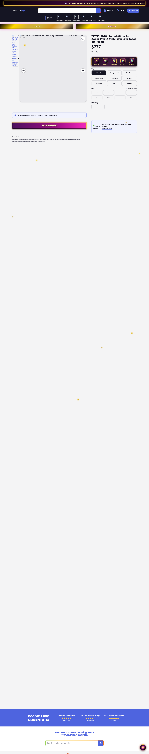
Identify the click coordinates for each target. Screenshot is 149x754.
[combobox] (67, 10)
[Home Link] (22, 10)
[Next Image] (83, 70)
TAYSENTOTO (49, 125)
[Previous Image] (23, 70)
